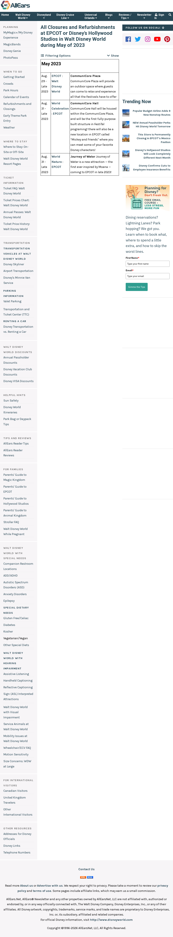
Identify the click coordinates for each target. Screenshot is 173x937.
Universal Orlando (90, 16)
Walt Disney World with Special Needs (14, 553)
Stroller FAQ (11, 522)
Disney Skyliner (13, 264)
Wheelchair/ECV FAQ (17, 748)
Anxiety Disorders (15, 594)
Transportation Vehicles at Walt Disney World (17, 253)
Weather (9, 127)
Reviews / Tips (125, 16)
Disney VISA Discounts (18, 381)
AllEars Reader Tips (16, 443)
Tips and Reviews (17, 438)
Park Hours (10, 90)
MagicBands (12, 44)
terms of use (42, 891)
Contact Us (86, 869)
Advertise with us (50, 885)
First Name (132, 257)
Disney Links (11, 846)
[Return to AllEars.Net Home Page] (26, 9)
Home (5, 14)
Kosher (8, 631)
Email (129, 270)
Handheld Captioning (18, 680)
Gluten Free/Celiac (16, 618)
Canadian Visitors (15, 791)
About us (26, 885)
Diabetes (9, 625)
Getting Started (14, 77)
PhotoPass (10, 58)
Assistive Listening (16, 674)
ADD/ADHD (10, 575)
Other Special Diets (16, 645)
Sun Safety (10, 400)
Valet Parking (12, 301)
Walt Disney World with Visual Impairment (15, 712)
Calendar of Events (16, 97)
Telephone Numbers (16, 852)
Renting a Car (14, 321)
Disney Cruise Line (65, 16)
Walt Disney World (22, 16)
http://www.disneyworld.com (111, 920)
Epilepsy (9, 601)
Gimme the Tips (136, 286)
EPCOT (56, 76)
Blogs (109, 14)
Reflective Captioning (18, 687)
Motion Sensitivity (15, 754)
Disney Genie (12, 51)
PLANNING (10, 27)
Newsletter (144, 14)
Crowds (8, 84)
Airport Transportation (18, 271)
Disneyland (44, 14)
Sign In (159, 16)
